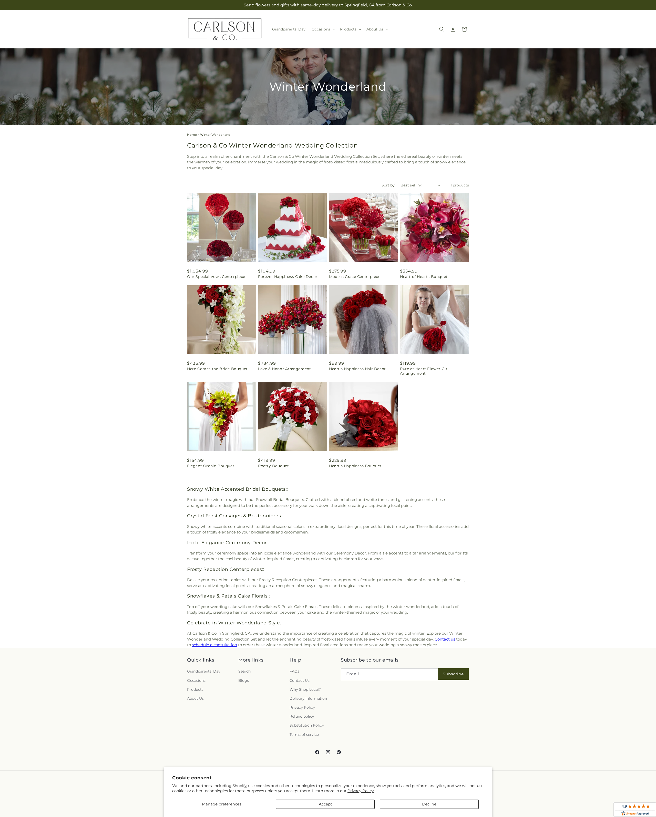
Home (192, 135)
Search (244, 671)
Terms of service (304, 734)
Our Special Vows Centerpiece (216, 276)
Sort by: (388, 185)
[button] (323, 29)
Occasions (196, 680)
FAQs (294, 671)
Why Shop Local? (305, 689)
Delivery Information (308, 698)
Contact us (445, 639)
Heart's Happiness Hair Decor (357, 368)
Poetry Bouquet (273, 466)
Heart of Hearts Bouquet (424, 276)
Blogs (243, 680)
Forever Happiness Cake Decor (287, 276)
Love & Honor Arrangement (284, 368)
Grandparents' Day (203, 671)
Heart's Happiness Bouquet (355, 466)
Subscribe (453, 674)
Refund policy (302, 716)
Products (195, 689)
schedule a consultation (214, 644)
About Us (195, 698)
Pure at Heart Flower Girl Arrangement (424, 371)
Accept (325, 804)
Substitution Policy (307, 725)
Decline (429, 804)
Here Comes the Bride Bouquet (217, 368)
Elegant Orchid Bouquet (210, 466)
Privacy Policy (360, 790)
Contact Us (300, 680)
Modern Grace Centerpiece (354, 276)
